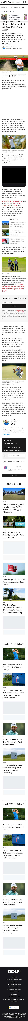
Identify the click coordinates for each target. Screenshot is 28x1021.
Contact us (14, 982)
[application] (14, 174)
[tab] (9, 461)
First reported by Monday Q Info (12, 201)
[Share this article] (3, 76)
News (20, 48)
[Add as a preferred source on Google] (14, 1007)
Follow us (15, 76)
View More (14, 475)
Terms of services (20, 310)
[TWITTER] (12, 424)
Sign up (19, 447)
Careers (14, 994)
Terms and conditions (14, 984)
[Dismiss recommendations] (26, 12)
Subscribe (18, 2)
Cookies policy (14, 992)
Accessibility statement (14, 989)
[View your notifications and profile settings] (10, 2)
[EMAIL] (15, 424)
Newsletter (23, 75)
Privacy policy (14, 987)
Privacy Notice (21, 312)
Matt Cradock (11, 46)
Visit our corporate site (19, 1014)
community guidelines (17, 450)
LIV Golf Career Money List (17, 7)
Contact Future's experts (14, 979)
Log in (14, 447)
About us (14, 977)
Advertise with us (14, 997)
